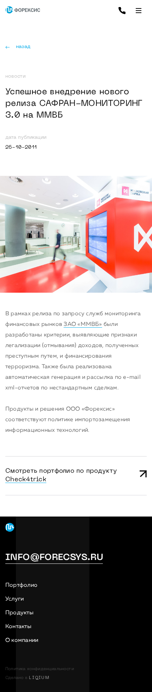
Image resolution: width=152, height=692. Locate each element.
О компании (21, 640)
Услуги (14, 599)
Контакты (18, 627)
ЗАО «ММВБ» (83, 324)
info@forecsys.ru (54, 558)
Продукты (19, 613)
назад (23, 46)
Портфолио (21, 585)
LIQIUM (39, 678)
